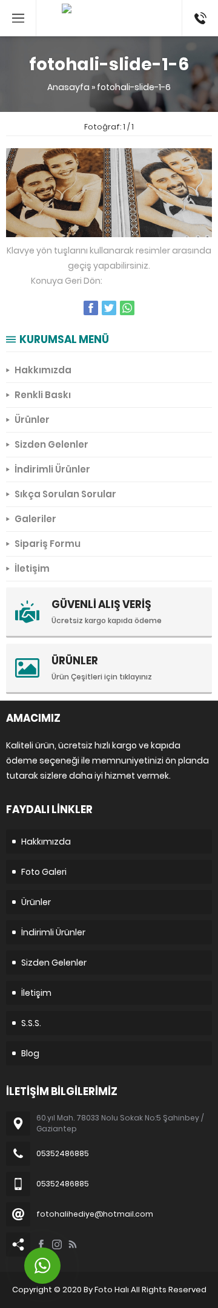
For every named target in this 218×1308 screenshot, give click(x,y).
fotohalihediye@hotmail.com (94, 1214)
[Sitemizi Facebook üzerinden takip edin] (41, 1244)
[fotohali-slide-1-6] (109, 230)
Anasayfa (68, 87)
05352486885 (200, 6)
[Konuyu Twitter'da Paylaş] (109, 308)
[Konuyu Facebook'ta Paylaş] (91, 308)
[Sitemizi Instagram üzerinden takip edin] (57, 1244)
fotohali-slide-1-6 (134, 87)
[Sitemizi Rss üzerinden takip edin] (73, 1244)
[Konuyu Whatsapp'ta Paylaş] (127, 308)
